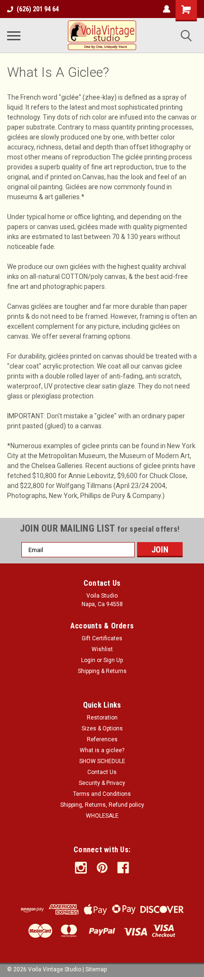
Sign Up (113, 660)
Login (88, 660)
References (102, 739)
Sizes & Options (102, 728)
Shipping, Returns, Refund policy (102, 805)
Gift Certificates (102, 638)
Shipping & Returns (102, 671)
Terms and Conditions (102, 794)
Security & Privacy (102, 783)
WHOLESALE (102, 815)
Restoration (102, 717)
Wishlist (102, 649)
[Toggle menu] (13, 35)
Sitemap (96, 969)
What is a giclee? (102, 750)
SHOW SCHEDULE (102, 761)
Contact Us (102, 772)
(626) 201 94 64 (38, 9)
